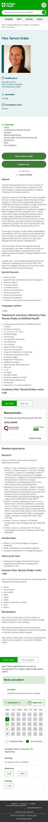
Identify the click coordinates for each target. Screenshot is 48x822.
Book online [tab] (8, 660)
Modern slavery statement (24, 812)
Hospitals (9, 19)
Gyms (19, 19)
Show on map (35, 438)
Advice (40, 19)
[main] (24, 411)
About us (15, 804)
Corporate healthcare (34, 808)
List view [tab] (9, 403)
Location (7, 132)
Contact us (24, 804)
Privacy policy (32, 816)
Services (29, 19)
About (6, 127)
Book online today (24, 156)
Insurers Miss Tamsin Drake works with (20, 137)
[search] (24, 12)
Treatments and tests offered (17, 130)
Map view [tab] (24, 403)
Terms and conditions (17, 816)
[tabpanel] (24, 425)
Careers (32, 804)
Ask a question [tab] (28, 660)
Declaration (9, 140)
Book (6, 142)
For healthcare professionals (16, 805)
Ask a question (10, 145)
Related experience (12, 135)
